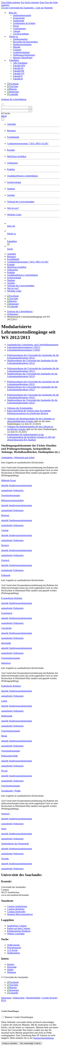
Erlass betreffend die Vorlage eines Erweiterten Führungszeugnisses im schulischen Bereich (29, 412)
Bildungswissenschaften (12, 500)
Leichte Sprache (49, 998)
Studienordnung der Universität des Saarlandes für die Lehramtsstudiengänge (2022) (32, 401)
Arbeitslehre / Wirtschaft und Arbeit (17, 457)
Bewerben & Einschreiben (25, 42)
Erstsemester (19, 18)
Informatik (6, 643)
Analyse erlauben (9, 1043)
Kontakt (11, 150)
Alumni (16, 31)
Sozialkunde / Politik (11, 791)
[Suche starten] (30, 107)
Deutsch (5, 545)
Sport (3, 828)
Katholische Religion (11, 686)
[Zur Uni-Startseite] (27, 7)
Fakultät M (18, 68)
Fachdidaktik (13, 137)
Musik (4, 736)
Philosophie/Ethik (9, 756)
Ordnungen (12, 163)
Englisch (5, 560)
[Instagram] (13, 91)
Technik (5, 858)
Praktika (11, 169)
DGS (3, 1000)
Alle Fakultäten (20, 63)
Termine (11, 195)
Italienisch (6, 663)
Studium (11, 188)
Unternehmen (19, 28)
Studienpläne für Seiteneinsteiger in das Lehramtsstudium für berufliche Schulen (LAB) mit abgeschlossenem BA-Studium (31, 437)
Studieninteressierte (22, 15)
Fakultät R (18, 79)
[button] (5, 113)
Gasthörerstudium (21, 52)
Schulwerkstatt (14, 182)
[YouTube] (12, 86)
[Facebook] (13, 84)
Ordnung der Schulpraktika (20, 408)
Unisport (17, 49)
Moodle (16, 47)
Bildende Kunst (8, 480)
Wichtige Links (14, 214)
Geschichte (6, 628)
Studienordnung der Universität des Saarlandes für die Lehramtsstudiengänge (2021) (32, 388)
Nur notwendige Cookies (30, 1043)
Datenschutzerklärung (43, 1038)
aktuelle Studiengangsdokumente (16, 485)
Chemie (4, 530)
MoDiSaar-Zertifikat (16, 156)
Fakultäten (14, 60)
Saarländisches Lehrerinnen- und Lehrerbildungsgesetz (32, 344)
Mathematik (6, 716)
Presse (16, 26)
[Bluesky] (12, 89)
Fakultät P (18, 76)
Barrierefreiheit (33, 998)
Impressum (6, 998)
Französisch (6, 613)
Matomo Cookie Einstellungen (19, 1017)
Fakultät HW (19, 65)
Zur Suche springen (30, 2)
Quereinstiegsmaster (10, 495)
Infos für (13, 12)
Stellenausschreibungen (24, 55)
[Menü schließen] (2, 119)
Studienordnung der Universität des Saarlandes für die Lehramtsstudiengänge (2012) (32, 361)
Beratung (11, 130)
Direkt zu (13, 36)
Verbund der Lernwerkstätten (20, 201)
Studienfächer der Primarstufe (15, 843)
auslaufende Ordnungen (12, 490)
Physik (4, 771)
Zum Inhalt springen (10, 2)
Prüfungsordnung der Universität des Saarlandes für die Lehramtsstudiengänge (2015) (33, 369)
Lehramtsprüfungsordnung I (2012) (23, 347)
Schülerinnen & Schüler (24, 23)
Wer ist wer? (13, 208)
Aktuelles (11, 124)
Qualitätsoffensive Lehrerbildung (22, 176)
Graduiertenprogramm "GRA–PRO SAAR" (28, 143)
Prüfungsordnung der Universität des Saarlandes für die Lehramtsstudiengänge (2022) (33, 396)
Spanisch (5, 813)
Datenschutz (19, 998)
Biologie (5, 515)
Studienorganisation (22, 44)
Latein (4, 701)
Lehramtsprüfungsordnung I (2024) (23, 350)
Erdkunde (5, 575)
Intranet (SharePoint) (22, 57)
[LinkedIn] (12, 94)
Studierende (18, 20)
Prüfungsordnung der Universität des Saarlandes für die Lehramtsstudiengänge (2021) (33, 383)
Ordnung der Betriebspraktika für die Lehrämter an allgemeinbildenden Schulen (31, 420)
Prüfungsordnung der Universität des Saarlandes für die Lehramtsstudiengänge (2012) (33, 356)
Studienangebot (20, 39)
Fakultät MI (18, 71)
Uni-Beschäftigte (21, 34)
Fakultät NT (18, 73)
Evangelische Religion (11, 598)
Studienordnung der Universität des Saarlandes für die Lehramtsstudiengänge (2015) (32, 375)
